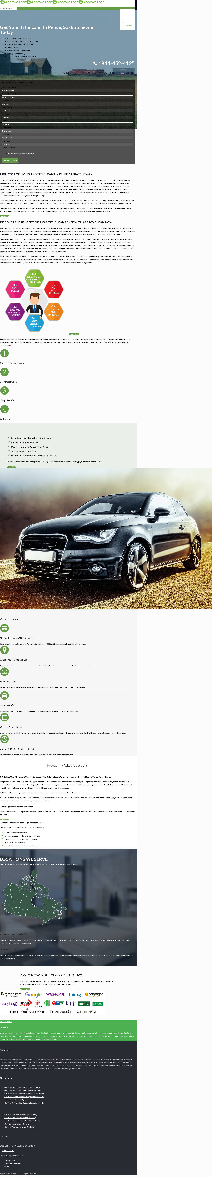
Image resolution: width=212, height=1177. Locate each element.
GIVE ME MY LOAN (10, 160)
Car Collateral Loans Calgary (15, 1100)
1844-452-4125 (116, 63)
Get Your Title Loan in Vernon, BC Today (19, 1127)
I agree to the (22, 153)
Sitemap (7, 1167)
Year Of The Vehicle (9, 87)
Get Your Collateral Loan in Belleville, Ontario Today (24, 1093)
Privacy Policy (9, 1160)
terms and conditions (27, 153)
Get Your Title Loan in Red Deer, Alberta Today (22, 1121)
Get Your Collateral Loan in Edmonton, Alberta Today (24, 1103)
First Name (6, 114)
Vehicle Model (7, 107)
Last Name (5, 121)
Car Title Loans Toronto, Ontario (16, 1124)
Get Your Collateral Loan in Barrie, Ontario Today (22, 1090)
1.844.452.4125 (6, 1022)
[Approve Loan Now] (52, 3)
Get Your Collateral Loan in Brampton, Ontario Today (24, 1097)
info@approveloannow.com (12, 1155)
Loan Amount (6, 141)
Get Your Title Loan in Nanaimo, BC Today (20, 1118)
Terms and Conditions (12, 1163)
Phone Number (8, 134)
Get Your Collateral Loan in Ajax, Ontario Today (22, 1087)
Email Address (7, 127)
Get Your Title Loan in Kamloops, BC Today (20, 1114)
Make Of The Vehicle (9, 94)
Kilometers (5, 100)
